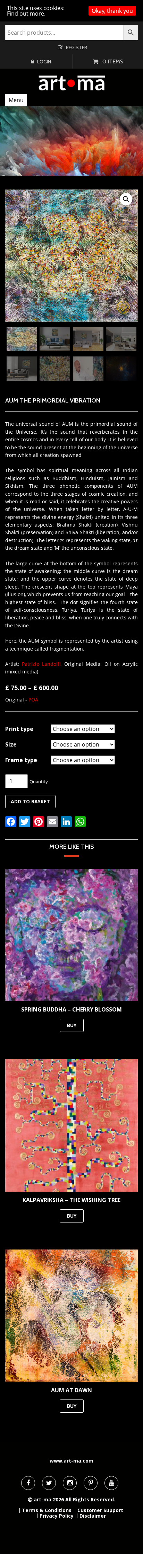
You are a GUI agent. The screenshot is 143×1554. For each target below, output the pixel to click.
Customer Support (100, 1510)
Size (11, 744)
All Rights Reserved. (90, 1499)
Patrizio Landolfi (41, 664)
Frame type (21, 760)
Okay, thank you (112, 11)
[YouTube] (111, 1483)
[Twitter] (49, 1483)
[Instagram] (70, 1483)
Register (76, 47)
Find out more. (26, 13)
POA (33, 699)
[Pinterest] (91, 1483)
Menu (16, 100)
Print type (19, 729)
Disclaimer (92, 1515)
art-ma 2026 (49, 1499)
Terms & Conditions (47, 1510)
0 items (112, 61)
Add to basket (30, 801)
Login (44, 62)
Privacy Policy (57, 1515)
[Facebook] (28, 1483)
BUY (71, 1025)
